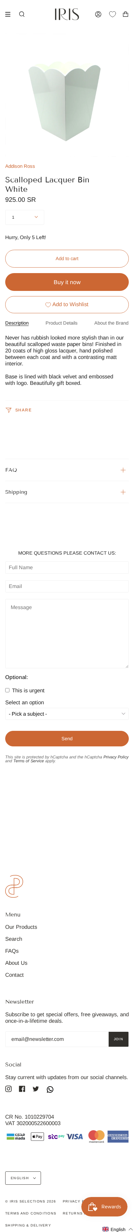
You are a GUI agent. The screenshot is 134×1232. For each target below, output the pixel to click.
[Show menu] (10, 14)
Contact (14, 975)
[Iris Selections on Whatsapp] (50, 1090)
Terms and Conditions (30, 1213)
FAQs (12, 951)
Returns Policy (81, 1213)
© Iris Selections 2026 (30, 1201)
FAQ (11, 470)
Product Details (61, 323)
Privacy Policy (115, 757)
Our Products (21, 927)
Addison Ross (20, 166)
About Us (16, 963)
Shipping (16, 492)
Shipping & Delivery (28, 1225)
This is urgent (27, 690)
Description (17, 323)
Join (118, 1039)
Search (13, 939)
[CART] (125, 14)
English (20, 1178)
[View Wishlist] (115, 14)
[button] (118, 1229)
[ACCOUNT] (98, 14)
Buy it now (67, 282)
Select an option (24, 703)
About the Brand (111, 323)
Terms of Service (28, 761)
